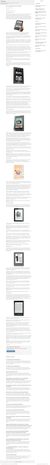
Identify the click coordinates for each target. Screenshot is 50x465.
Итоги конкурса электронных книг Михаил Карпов (17, 392)
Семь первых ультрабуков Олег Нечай (14, 404)
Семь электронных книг (11, 454)
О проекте (16, 461)
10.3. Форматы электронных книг (13, 359)
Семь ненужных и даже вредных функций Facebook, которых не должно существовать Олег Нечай (17, 431)
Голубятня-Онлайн (37, 48)
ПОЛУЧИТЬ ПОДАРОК (10, 351)
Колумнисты (37, 21)
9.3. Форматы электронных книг (13, 366)
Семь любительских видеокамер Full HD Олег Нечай (17, 397)
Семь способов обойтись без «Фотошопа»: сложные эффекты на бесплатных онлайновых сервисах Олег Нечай (18, 425)
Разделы (20, 461)
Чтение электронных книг (11, 371)
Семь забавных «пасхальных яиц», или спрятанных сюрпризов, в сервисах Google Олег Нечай (17, 379)
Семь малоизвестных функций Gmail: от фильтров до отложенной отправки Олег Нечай (17, 439)
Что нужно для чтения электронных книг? (15, 409)
